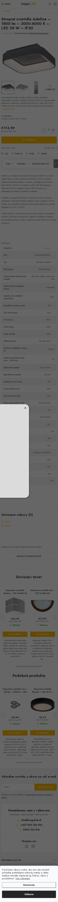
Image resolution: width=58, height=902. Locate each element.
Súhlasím (29, 894)
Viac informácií (23, 878)
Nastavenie (29, 885)
